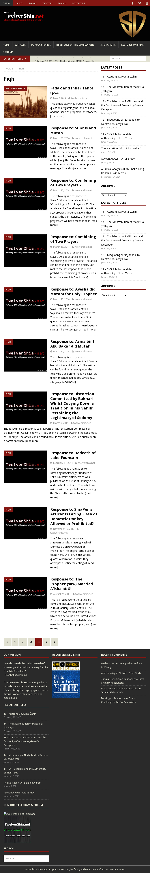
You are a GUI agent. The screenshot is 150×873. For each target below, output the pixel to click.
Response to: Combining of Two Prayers (73, 239)
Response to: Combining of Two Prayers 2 (73, 183)
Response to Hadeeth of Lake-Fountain (73, 455)
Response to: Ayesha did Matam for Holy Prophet (73, 291)
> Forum (8, 52)
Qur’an (6, 3)
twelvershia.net (79, 98)
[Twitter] (139, 3)
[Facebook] (132, 3)
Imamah (33, 3)
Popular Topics (41, 44)
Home (6, 44)
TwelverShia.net (18, 682)
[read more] (57, 116)
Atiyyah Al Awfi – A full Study (118, 158)
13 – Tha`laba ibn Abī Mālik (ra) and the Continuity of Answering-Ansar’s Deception (122, 105)
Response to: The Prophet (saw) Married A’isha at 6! (71, 584)
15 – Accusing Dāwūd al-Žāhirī (119, 76)
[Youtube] (147, 3)
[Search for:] (128, 58)
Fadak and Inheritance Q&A (71, 90)
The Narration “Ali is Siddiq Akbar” (121, 148)
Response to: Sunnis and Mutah (73, 130)
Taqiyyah (47, 3)
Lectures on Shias (132, 44)
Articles (20, 44)
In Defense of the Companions (75, 44)
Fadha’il (62, 3)
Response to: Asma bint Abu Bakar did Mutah (72, 344)
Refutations (108, 44)
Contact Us (78, 3)
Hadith (19, 3)
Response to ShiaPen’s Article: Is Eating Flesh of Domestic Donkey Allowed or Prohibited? (73, 516)
